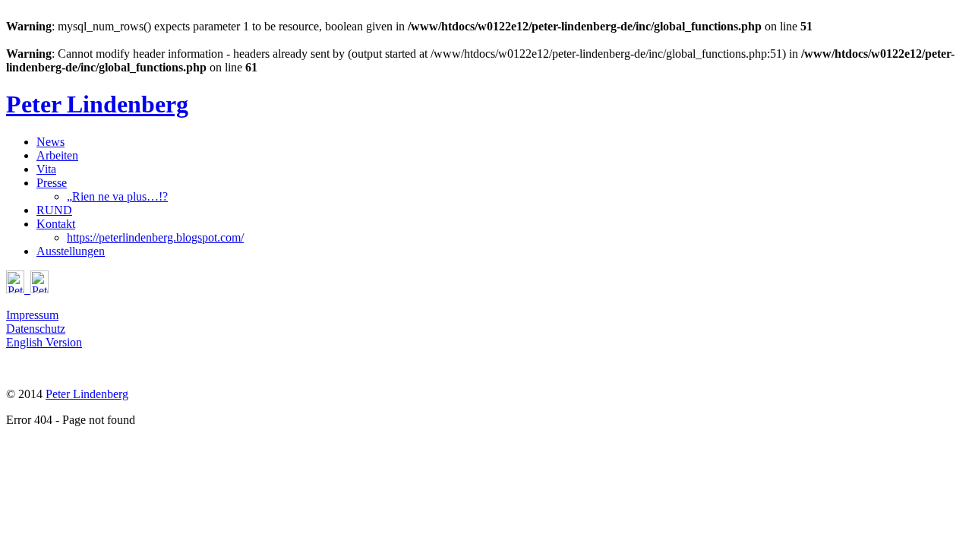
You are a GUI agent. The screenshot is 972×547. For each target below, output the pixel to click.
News (50, 141)
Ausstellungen (70, 251)
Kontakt (55, 223)
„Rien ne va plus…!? (117, 196)
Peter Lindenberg (87, 393)
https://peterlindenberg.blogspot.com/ (155, 237)
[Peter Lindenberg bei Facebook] (27, 289)
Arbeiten (57, 155)
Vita (46, 169)
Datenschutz (35, 328)
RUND (54, 210)
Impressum (32, 314)
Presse (51, 182)
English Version (44, 342)
